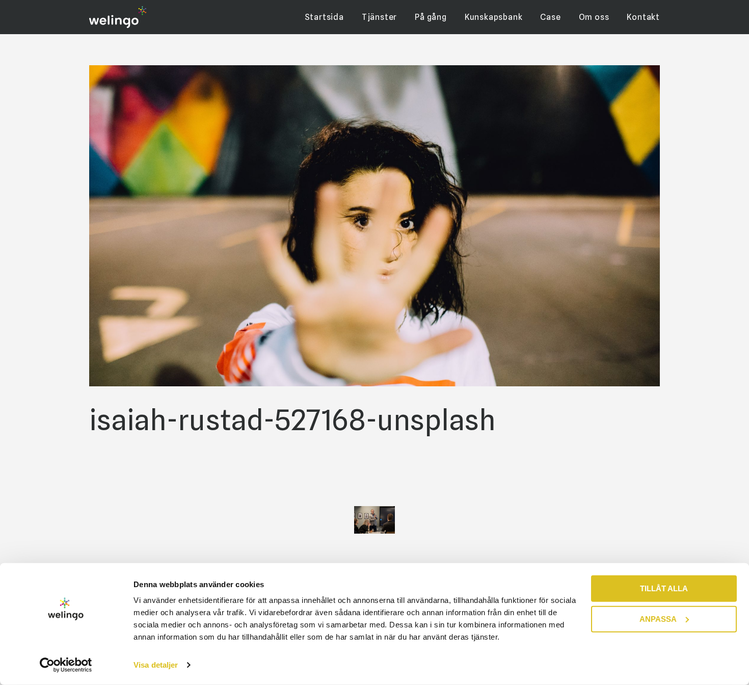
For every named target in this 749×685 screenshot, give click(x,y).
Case (550, 17)
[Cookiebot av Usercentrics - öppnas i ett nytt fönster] (66, 665)
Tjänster (379, 17)
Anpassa (658, 618)
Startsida (324, 17)
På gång (431, 17)
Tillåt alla (664, 588)
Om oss (594, 17)
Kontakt (643, 17)
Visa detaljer (155, 665)
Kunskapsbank (494, 17)
